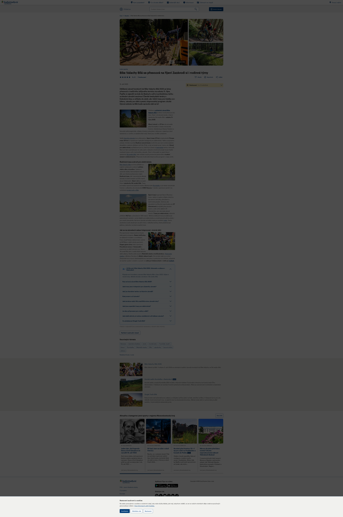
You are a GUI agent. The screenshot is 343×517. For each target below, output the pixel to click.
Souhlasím (124, 511)
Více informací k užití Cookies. (144, 506)
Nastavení (148, 511)
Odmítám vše (136, 511)
